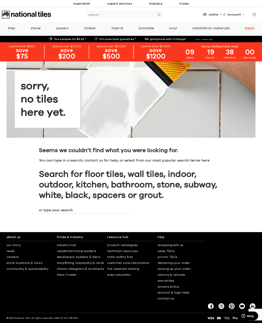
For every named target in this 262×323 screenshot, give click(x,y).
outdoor (55, 185)
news (10, 251)
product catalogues (122, 245)
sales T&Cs (166, 251)
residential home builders (76, 251)
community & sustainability (28, 268)
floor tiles (104, 174)
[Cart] (254, 14)
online (213, 14)
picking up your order (174, 268)
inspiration (81, 3)
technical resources (122, 251)
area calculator (119, 274)
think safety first (120, 257)
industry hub (66, 245)
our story (14, 245)
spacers (109, 195)
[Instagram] (221, 306)
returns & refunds (171, 274)
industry (155, 3)
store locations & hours (25, 262)
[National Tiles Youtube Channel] (242, 306)
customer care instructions (128, 262)
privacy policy (168, 286)
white (50, 195)
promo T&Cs (167, 257)
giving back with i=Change (168, 39)
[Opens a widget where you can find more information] (247, 316)
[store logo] (26, 14)
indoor (181, 174)
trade (184, 3)
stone (168, 185)
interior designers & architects (80, 268)
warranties (166, 280)
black (77, 195)
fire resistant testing (123, 268)
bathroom (132, 185)
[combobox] (120, 14)
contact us (93, 160)
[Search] (159, 14)
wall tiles (146, 174)
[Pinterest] (232, 306)
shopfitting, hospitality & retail (80, 262)
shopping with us (171, 245)
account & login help (173, 292)
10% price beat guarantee (117, 39)
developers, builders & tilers (78, 257)
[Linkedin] (252, 306)
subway (199, 185)
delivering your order (174, 262)
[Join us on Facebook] (211, 306)
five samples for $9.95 (70, 39)
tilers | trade (67, 274)
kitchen (91, 185)
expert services (119, 3)
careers (13, 257)
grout (150, 195)
